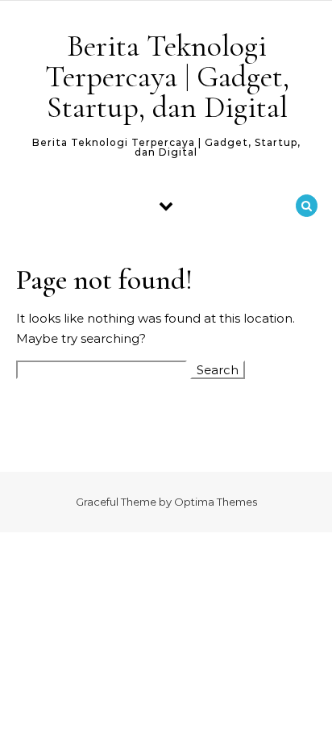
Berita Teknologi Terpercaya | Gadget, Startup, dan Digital (167, 76)
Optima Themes (215, 501)
